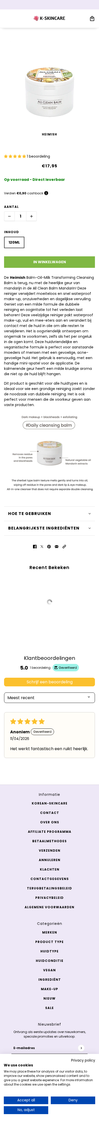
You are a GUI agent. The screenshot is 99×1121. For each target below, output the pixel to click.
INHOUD (11, 232)
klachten (49, 869)
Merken (49, 932)
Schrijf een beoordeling (50, 682)
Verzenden (49, 850)
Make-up (49, 989)
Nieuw (49, 998)
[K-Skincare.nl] (49, 19)
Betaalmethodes (49, 841)
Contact (49, 813)
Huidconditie (49, 961)
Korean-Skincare (50, 803)
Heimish (49, 134)
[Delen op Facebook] (35, 546)
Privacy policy (83, 1060)
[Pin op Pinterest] (49, 546)
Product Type (49, 942)
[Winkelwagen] (92, 18)
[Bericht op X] (42, 546)
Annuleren (49, 860)
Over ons (49, 822)
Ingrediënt (49, 979)
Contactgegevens (49, 879)
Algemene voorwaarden (49, 907)
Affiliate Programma (49, 831)
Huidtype (49, 951)
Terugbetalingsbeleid (49, 888)
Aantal (11, 207)
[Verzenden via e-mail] (56, 546)
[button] (15, 156)
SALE (49, 1008)
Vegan (49, 970)
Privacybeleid (49, 898)
